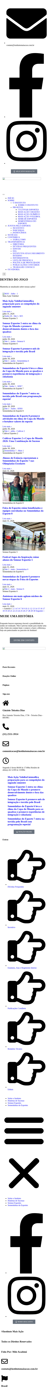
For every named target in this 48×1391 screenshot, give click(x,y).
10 (26, 608)
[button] (24, 1152)
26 (24, 611)
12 (31, 608)
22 (14, 611)
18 (4, 611)
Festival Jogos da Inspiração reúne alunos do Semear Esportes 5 (21, 558)
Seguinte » (40, 611)
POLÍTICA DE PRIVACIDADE (26, 262)
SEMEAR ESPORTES (27, 219)
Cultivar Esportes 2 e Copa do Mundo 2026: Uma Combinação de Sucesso (23, 439)
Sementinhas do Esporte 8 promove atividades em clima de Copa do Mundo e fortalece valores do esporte (23, 419)
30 (34, 611)
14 (36, 608)
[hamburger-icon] (4, 194)
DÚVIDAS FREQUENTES (24, 246)
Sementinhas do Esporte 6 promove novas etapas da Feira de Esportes (21, 578)
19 (6, 611)
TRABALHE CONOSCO (24, 267)
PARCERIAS (18, 230)
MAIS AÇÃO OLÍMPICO (29, 214)
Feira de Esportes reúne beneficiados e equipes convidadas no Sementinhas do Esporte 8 (23, 511)
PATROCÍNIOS (19, 233)
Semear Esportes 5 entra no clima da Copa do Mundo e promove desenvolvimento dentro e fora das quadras (22, 327)
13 (34, 608)
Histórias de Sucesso (16, 1101)
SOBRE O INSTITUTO (28, 205)
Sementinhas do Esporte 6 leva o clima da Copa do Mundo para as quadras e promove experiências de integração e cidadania (23, 372)
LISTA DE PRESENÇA (23, 260)
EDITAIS (17, 249)
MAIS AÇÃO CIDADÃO (29, 212)
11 (29, 608)
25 (21, 611)
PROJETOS (18, 207)
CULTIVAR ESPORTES (28, 210)
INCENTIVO (18, 228)
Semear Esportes (14, 1103)
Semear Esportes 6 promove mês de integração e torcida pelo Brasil (21, 350)
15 (39, 608)
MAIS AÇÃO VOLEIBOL (29, 216)
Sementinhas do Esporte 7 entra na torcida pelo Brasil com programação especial (22, 396)
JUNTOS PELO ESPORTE (19, 226)
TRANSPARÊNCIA (16, 242)
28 (29, 611)
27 (27, 611)
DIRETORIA (18, 244)
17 (44, 608)
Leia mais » (7, 311)
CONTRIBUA (14, 237)
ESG (15, 251)
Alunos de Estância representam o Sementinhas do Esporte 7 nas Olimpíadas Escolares (20, 461)
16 (41, 608)
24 (19, 611)
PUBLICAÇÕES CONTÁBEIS (26, 265)
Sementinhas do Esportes (18, 1105)
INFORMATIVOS (20, 258)
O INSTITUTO (19, 203)
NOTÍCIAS (12, 235)
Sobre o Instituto (14, 1098)
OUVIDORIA (14, 269)
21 (11, 611)
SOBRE (11, 200)
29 (32, 611)
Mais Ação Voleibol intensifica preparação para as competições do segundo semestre (21, 304)
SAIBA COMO (19, 239)
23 (16, 611)
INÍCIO (11, 198)
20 (9, 611)
